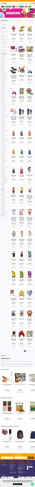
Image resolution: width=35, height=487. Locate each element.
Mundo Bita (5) (3, 139)
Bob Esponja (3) (3, 70)
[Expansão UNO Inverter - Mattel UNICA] (29, 254)
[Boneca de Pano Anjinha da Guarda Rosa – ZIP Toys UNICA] (21, 234)
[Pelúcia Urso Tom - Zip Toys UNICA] (21, 313)
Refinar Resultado (5, 25)
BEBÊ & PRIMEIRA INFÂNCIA (8, 6)
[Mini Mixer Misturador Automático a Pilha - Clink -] (7, 434)
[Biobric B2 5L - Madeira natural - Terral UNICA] (20, 406)
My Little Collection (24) (4, 140)
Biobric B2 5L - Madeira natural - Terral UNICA (20, 413)
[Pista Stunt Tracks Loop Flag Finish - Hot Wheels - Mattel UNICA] (13, 293)
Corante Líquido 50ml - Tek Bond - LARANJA (29, 138)
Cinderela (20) (3, 83)
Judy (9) (2, 112)
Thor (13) (2, 174)
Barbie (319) (2, 63)
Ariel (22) (2, 59)
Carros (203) (3, 79)
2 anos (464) (3, 201)
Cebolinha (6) (3, 82)
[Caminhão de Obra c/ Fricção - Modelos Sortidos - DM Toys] (21, 29)
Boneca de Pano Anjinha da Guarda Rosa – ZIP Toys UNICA (21, 240)
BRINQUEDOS (3, 27)
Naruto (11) (2, 142)
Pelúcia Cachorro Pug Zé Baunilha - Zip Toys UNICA (13, 339)
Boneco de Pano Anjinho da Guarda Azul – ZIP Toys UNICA (13, 240)
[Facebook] (27, 467)
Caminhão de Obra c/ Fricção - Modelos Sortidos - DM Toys (22, 35)
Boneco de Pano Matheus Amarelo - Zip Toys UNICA (21, 196)
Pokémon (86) (3, 159)
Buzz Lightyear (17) (3, 74)
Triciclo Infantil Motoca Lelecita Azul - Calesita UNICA (30, 76)
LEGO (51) (2, 113)
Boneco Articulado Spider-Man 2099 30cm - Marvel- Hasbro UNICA (21, 117)
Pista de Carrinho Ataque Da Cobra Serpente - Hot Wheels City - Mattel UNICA (30, 56)
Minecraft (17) (3, 129)
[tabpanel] (7, 383)
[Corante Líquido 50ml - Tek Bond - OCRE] (13, 133)
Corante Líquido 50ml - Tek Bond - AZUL (29, 157)
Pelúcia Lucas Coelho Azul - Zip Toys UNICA (30, 299)
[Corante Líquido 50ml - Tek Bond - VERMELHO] (21, 170)
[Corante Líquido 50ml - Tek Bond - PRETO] (13, 170)
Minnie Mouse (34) (3, 130)
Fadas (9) (2, 93)
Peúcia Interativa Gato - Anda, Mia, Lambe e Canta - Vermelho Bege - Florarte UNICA (21, 219)
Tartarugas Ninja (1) (4, 173)
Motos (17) (2, 134)
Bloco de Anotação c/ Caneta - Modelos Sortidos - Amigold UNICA (7, 413)
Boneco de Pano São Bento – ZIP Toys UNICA (14, 260)
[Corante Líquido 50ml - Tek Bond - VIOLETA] (21, 133)
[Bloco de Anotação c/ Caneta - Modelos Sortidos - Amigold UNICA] (7, 406)
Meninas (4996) (3, 190)
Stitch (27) (2, 170)
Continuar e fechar (17, 484)
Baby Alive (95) (3, 61)
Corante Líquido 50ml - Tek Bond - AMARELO (13, 157)
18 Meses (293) (3, 200)
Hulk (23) (2, 110)
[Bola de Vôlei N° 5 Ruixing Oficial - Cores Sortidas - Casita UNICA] (29, 91)
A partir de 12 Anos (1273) (4, 212)
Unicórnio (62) (3, 181)
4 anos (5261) (3, 203)
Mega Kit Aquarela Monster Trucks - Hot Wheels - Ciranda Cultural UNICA (22, 97)
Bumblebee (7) (3, 73)
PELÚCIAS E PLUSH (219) (4, 47)
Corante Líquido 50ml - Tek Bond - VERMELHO (21, 176)
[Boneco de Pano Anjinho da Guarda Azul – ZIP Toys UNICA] (13, 234)
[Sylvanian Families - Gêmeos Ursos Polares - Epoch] (29, 29)
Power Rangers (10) (4, 161)
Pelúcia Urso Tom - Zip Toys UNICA (21, 319)
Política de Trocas (12, 466)
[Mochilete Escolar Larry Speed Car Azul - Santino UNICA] (20, 434)
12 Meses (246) (3, 199)
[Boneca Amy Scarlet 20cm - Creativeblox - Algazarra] (13, 29)
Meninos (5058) (3, 191)
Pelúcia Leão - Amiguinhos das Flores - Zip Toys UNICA (29, 319)
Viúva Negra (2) (3, 184)
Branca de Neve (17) (4, 72)
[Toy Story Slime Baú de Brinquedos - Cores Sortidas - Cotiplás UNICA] (21, 49)
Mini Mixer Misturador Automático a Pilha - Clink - (7, 441)
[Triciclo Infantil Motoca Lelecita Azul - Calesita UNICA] (29, 70)
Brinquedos (2, 6)
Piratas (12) (2, 152)
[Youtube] (31, 467)
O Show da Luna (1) (3, 144)
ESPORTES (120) (3, 49)
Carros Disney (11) (3, 80)
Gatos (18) (2, 102)
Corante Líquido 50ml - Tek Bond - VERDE (21, 157)
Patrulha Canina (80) (4, 150)
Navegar (2, 24)
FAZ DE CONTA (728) (4, 41)
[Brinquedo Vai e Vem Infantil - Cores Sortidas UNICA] (21, 70)
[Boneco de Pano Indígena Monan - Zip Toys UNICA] (13, 190)
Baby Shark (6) (3, 62)
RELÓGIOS (26, 6)
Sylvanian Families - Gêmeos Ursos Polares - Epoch (30, 35)
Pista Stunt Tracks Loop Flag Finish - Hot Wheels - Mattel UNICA (14, 299)
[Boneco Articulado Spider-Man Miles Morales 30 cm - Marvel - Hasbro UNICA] (29, 111)
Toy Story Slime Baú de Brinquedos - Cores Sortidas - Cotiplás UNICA (22, 55)
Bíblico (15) (2, 69)
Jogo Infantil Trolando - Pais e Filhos (20, 384)
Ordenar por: (16, 20)
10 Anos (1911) (3, 210)
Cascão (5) (2, 81)
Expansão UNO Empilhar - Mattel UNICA (29, 280)
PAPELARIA (13, 6)
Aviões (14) (2, 60)
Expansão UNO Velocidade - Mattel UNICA (22, 280)
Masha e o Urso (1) (3, 124)
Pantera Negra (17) (3, 149)
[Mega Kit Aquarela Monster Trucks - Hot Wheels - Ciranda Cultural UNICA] (21, 91)
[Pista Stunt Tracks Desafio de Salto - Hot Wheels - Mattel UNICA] (29, 334)
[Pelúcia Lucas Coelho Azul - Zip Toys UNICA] (29, 293)
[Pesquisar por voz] (8, 3)
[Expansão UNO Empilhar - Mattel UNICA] (29, 274)
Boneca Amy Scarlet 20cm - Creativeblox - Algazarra (14, 35)
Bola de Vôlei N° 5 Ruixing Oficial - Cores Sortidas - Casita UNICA (29, 97)
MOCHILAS (17, 6)
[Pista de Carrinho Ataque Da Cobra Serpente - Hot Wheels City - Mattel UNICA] (29, 49)
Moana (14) (2, 132)
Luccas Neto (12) (3, 120)
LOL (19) (2, 119)
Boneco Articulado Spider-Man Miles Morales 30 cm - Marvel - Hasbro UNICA (29, 118)
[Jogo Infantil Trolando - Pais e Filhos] (20, 377)
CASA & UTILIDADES (21, 6)
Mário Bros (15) (3, 122)
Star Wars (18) (3, 169)
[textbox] (13, 3)
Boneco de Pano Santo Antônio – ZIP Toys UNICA (22, 260)
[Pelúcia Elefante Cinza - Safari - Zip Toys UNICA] (13, 313)
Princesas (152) (3, 162)
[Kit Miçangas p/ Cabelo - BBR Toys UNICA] (13, 49)
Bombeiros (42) (3, 71)
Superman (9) (3, 172)
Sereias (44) (3, 164)
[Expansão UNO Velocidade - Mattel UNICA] (21, 274)
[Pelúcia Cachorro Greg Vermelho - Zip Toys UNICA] (21, 334)
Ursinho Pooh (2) (3, 182)
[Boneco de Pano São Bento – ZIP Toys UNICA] (13, 254)
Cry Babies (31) (3, 84)
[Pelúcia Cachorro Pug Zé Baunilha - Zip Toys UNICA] (13, 334)
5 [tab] (27, 451)
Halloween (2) (3, 103)
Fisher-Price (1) (3, 94)
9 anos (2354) (3, 209)
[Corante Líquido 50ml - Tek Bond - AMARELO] (13, 151)
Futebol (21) (2, 100)
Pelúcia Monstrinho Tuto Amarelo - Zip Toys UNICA (21, 299)
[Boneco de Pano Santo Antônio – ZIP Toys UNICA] (21, 254)
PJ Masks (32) (3, 153)
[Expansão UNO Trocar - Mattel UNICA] (13, 274)
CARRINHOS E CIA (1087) (4, 39)
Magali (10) (2, 121)
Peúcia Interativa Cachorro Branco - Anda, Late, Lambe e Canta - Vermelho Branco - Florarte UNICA (30, 197)
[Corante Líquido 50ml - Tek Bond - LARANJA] (29, 133)
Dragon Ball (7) (3, 90)
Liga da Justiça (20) (4, 114)
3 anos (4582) (3, 202)
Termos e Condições (4, 465)
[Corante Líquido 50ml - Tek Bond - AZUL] (29, 151)
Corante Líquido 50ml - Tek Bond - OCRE (13, 138)
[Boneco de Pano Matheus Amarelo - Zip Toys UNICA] (21, 190)
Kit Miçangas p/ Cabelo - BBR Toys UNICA (13, 55)
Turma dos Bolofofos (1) (4, 180)
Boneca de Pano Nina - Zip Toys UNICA (30, 175)
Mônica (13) (2, 133)
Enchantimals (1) (3, 92)
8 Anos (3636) (3, 208)
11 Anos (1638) (3, 211)
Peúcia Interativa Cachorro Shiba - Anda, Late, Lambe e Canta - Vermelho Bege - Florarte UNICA (30, 219)
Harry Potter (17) (3, 104)
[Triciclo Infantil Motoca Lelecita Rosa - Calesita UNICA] (13, 91)
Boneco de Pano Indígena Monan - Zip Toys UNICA (14, 196)
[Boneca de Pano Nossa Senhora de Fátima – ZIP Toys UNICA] (29, 234)
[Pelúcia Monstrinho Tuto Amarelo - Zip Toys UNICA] (21, 293)
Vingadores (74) (3, 183)
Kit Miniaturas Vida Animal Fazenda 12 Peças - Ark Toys (7, 385)
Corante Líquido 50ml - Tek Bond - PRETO (13, 176)
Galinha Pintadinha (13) (4, 101)
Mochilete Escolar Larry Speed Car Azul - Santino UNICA (20, 441)
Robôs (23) (2, 163)
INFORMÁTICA (29, 6)
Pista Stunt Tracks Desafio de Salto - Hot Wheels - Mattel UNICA (30, 340)
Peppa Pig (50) (3, 151)
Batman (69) (3, 64)
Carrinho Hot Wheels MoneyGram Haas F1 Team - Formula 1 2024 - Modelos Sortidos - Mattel (14, 77)
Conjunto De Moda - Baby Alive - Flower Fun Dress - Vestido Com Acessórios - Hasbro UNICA (13, 118)
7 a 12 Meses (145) (3, 198)
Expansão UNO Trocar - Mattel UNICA (13, 280)
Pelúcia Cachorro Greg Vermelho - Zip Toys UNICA (22, 339)
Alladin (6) (2, 54)
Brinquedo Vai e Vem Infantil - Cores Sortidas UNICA (22, 76)
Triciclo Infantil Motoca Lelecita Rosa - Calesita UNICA (13, 97)
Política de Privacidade (13, 465)
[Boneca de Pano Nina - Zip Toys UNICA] (29, 170)
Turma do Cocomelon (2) (4, 179)
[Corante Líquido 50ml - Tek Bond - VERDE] (21, 151)
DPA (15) (2, 89)
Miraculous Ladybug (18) (4, 131)
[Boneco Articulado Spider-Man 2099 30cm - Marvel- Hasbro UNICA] (21, 111)
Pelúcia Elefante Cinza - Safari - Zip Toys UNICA (13, 319)
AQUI (31, 481)
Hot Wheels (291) (3, 109)
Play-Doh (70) (3, 154)
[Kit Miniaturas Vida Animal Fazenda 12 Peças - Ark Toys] (7, 377)
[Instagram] (29, 467)
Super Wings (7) (3, 171)
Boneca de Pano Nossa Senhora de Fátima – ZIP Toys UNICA (29, 240)
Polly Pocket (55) (3, 160)
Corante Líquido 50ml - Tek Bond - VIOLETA (21, 138)
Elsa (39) (2, 91)
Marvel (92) (2, 123)
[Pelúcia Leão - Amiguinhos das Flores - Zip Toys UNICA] (29, 313)
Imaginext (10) (3, 111)
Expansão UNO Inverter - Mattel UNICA (29, 260)
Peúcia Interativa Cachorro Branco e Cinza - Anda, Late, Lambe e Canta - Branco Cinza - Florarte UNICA (13, 219)
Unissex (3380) (3, 192)
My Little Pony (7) (3, 141)
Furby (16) (2, 99)
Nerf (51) (2, 143)
